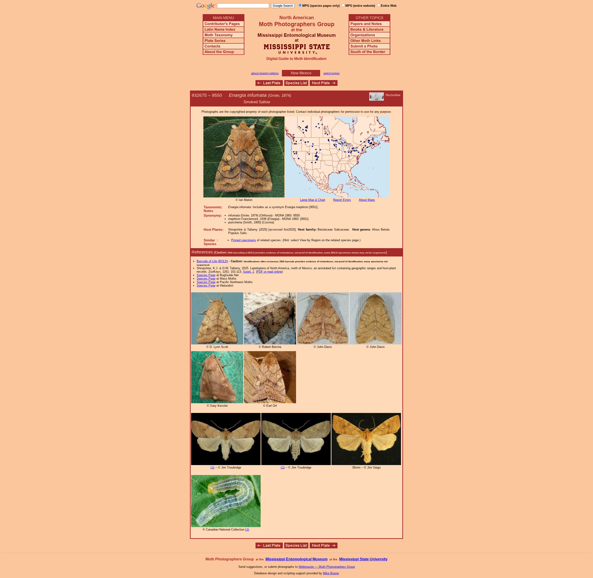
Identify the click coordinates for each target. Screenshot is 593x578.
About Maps (367, 200)
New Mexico (301, 73)
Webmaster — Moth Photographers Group (327, 567)
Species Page (206, 275)
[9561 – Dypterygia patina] (324, 85)
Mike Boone (331, 573)
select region (331, 73)
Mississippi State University (363, 559)
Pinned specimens (243, 240)
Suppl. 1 (248, 271)
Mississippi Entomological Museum (296, 559)
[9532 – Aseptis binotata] (269, 85)
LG (212, 467)
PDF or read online (269, 271)
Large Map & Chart (312, 200)
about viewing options (265, 73)
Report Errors (342, 200)
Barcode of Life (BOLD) (212, 261)
